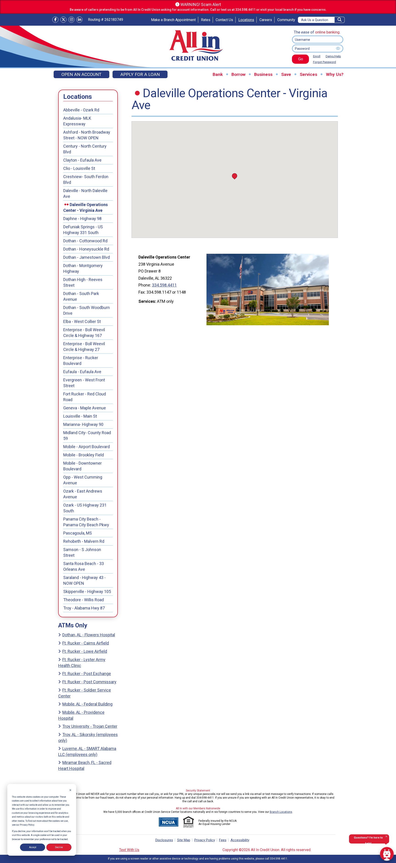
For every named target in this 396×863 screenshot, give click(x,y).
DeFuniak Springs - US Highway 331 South (83, 229)
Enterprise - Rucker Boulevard (80, 360)
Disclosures (164, 840)
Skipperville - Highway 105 (87, 591)
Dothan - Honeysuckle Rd (86, 249)
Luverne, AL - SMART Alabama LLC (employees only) (87, 751)
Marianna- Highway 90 (83, 424)
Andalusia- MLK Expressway (77, 121)
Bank (218, 74)
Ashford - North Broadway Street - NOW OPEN (86, 135)
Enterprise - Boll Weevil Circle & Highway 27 (84, 346)
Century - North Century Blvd (85, 149)
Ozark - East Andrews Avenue (82, 494)
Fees (222, 840)
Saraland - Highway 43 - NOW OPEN (84, 580)
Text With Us (129, 850)
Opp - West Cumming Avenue (82, 480)
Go (297, 60)
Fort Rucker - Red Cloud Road (84, 397)
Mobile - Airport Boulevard (86, 446)
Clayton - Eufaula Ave (82, 160)
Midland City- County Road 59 (87, 435)
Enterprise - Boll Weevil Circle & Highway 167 (84, 332)
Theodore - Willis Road (83, 599)
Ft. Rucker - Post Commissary (89, 681)
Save (286, 74)
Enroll (316, 56)
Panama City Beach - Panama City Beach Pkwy (86, 522)
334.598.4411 (164, 285)
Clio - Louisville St (79, 168)
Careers (265, 20)
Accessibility (240, 840)
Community (286, 20)
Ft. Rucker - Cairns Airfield (85, 643)
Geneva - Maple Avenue (84, 407)
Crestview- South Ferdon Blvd (85, 179)
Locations (246, 20)
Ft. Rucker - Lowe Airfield (84, 651)
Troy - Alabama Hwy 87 (84, 608)
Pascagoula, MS (77, 533)
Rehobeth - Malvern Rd (83, 541)
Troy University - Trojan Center (89, 726)
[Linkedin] (79, 20)
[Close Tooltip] (386, 836)
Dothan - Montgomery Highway (83, 268)
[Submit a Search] (340, 20)
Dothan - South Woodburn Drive (86, 310)
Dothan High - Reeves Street (82, 282)
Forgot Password (324, 62)
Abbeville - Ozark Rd (81, 110)
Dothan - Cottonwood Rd (85, 240)
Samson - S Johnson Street (82, 552)
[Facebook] (55, 20)
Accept (32, 847)
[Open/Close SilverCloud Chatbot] (387, 854)
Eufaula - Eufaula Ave (82, 371)
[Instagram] (71, 20)
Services (308, 74)
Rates (205, 20)
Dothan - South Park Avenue (81, 296)
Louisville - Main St (80, 416)
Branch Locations (281, 811)
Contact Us (224, 20)
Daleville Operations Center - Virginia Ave (85, 207)
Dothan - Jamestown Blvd (86, 257)
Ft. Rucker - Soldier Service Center (84, 693)
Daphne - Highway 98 (82, 218)
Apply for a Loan (140, 74)
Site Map (183, 840)
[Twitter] (63, 20)
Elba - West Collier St (82, 321)
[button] (234, 176)
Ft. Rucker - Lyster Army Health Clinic (81, 662)
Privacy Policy (204, 840)
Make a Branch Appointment (173, 20)
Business (263, 74)
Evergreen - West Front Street (84, 383)
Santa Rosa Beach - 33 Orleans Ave (83, 566)
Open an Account (81, 74)
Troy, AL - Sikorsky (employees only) (88, 737)
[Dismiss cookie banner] (70, 791)
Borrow (238, 74)
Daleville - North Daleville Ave (85, 193)
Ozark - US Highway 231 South (85, 508)
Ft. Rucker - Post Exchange (86, 673)
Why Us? (335, 74)
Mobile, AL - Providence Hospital (81, 715)
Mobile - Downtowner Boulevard (82, 466)
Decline (59, 847)
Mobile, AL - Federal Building (87, 704)
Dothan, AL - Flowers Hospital (88, 634)
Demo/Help (333, 56)
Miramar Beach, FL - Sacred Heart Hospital (84, 765)
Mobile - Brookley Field (83, 454)
